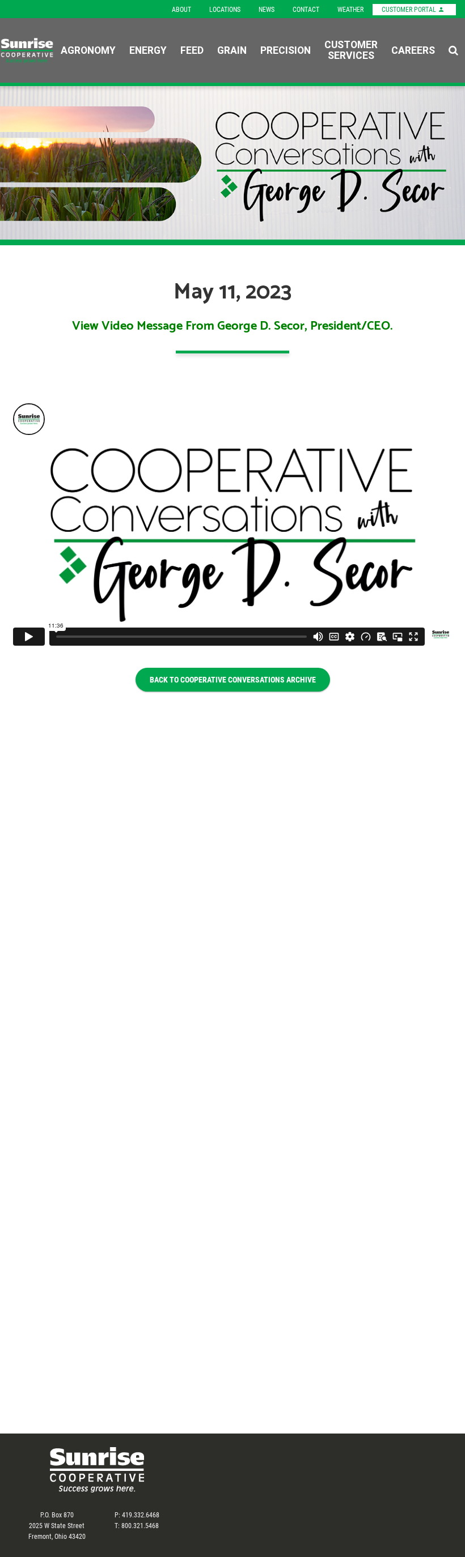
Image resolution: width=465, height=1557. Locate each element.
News (266, 9)
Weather (350, 9)
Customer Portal (410, 9)
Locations (224, 9)
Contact (306, 9)
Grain (232, 50)
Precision (285, 50)
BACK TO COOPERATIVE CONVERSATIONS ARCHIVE (233, 679)
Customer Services (351, 50)
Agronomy (88, 50)
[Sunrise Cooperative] (27, 50)
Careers (413, 50)
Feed (192, 50)
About (181, 9)
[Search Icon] (453, 50)
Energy (148, 50)
